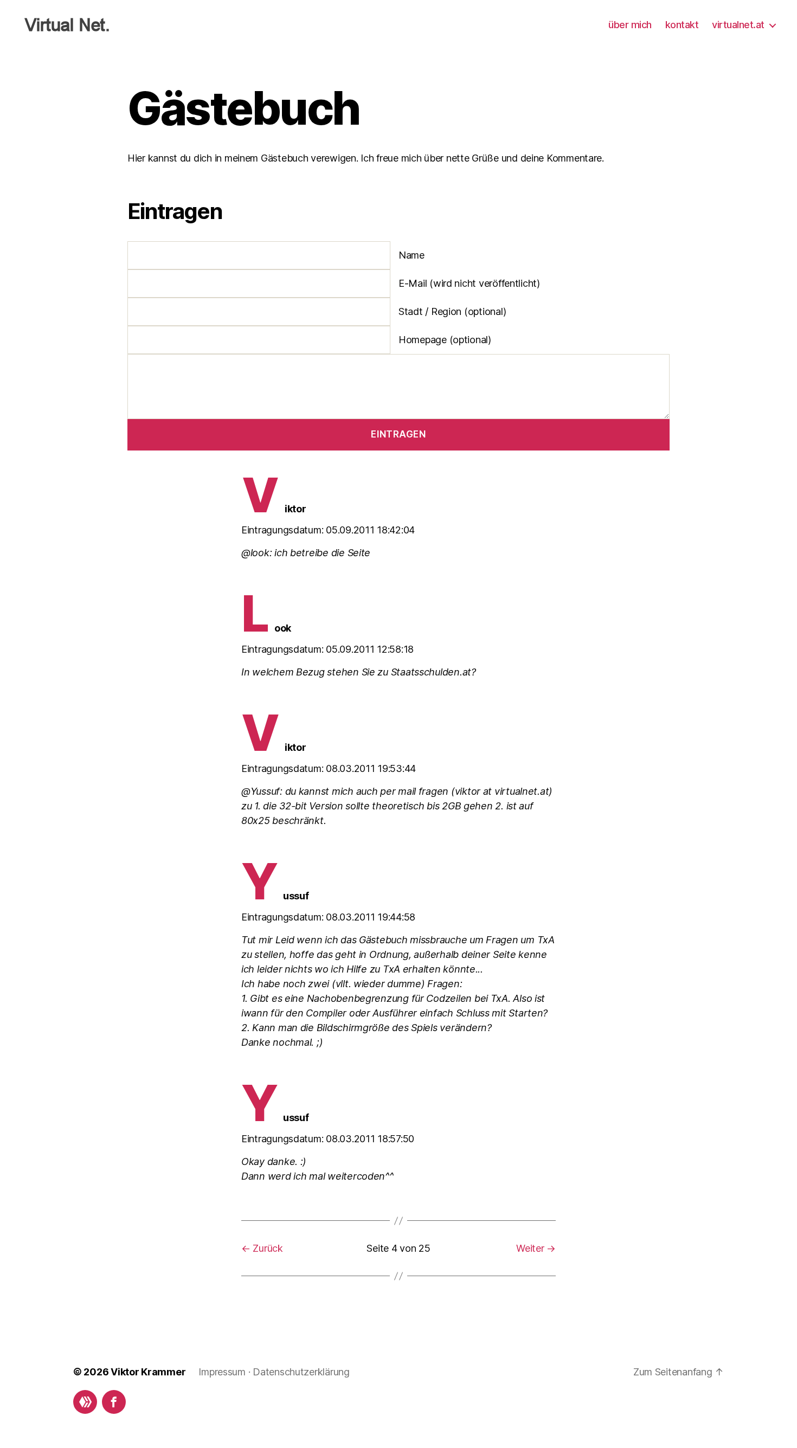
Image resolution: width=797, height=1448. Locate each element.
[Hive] (85, 1402)
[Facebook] (114, 1402)
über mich (630, 24)
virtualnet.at (738, 24)
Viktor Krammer (148, 1372)
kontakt (682, 24)
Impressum (222, 1372)
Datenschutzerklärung (301, 1372)
